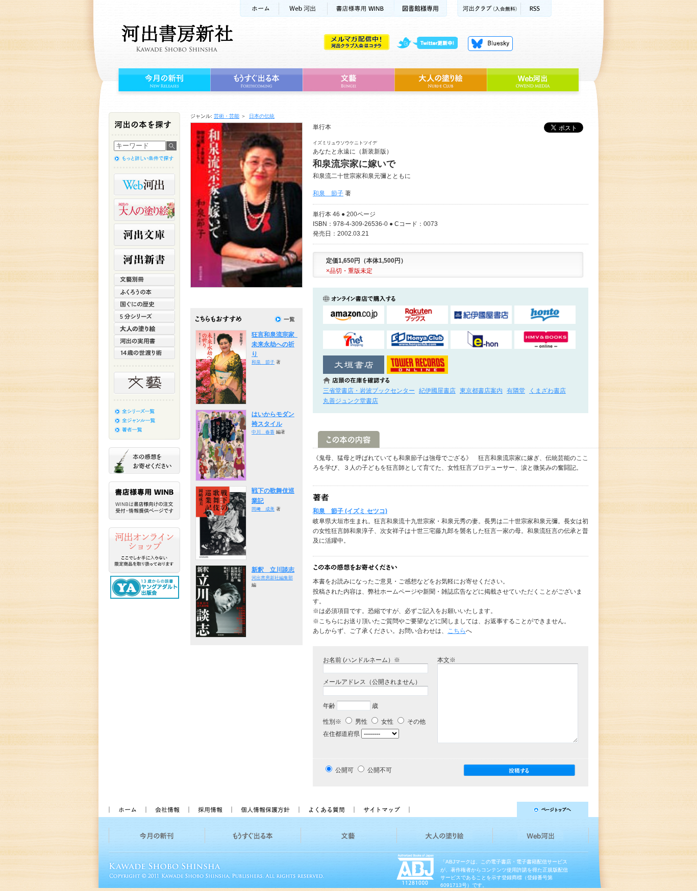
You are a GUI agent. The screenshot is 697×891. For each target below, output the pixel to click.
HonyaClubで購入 (417, 339)
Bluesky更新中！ (490, 43)
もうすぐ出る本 (256, 80)
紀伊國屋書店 (437, 390)
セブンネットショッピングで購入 (353, 339)
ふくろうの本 (144, 292)
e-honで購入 (481, 339)
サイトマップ (382, 809)
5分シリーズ (144, 316)
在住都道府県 (341, 733)
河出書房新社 (176, 38)
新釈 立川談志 (273, 569)
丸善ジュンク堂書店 (350, 400)
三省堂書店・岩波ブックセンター (369, 390)
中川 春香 (263, 432)
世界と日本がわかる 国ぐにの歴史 (144, 304)
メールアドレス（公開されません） (372, 681)
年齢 (329, 705)
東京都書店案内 (481, 390)
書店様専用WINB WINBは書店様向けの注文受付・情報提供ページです (144, 500)
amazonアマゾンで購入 (353, 315)
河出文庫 (144, 234)
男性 (360, 721)
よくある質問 (326, 809)
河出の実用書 (144, 341)
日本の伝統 (262, 116)
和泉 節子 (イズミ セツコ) (350, 511)
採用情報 (209, 809)
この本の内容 (349, 439)
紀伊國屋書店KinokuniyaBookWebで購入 (481, 315)
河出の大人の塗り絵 (144, 209)
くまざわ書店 (547, 390)
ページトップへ (503, 809)
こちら (456, 630)
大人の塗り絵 (440, 80)
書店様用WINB (361, 8)
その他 (416, 721)
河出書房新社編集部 (272, 577)
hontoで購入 (545, 315)
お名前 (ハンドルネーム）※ (361, 660)
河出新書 (144, 259)
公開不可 (379, 770)
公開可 (344, 770)
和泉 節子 (328, 193)
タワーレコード (417, 364)
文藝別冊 (144, 279)
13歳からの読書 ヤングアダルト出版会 (146, 587)
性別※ (332, 721)
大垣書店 (353, 364)
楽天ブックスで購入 (417, 315)
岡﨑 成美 (263, 509)
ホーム (259, 8)
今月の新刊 (163, 80)
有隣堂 (516, 390)
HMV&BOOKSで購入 (545, 339)
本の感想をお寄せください (144, 460)
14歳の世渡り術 (144, 353)
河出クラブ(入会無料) (489, 8)
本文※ (446, 660)
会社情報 (166, 809)
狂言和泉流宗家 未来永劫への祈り (276, 344)
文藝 (348, 80)
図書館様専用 (420, 8)
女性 (386, 721)
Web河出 (303, 8)
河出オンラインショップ (144, 550)
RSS (536, 8)
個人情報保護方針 (264, 809)
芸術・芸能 (226, 116)
